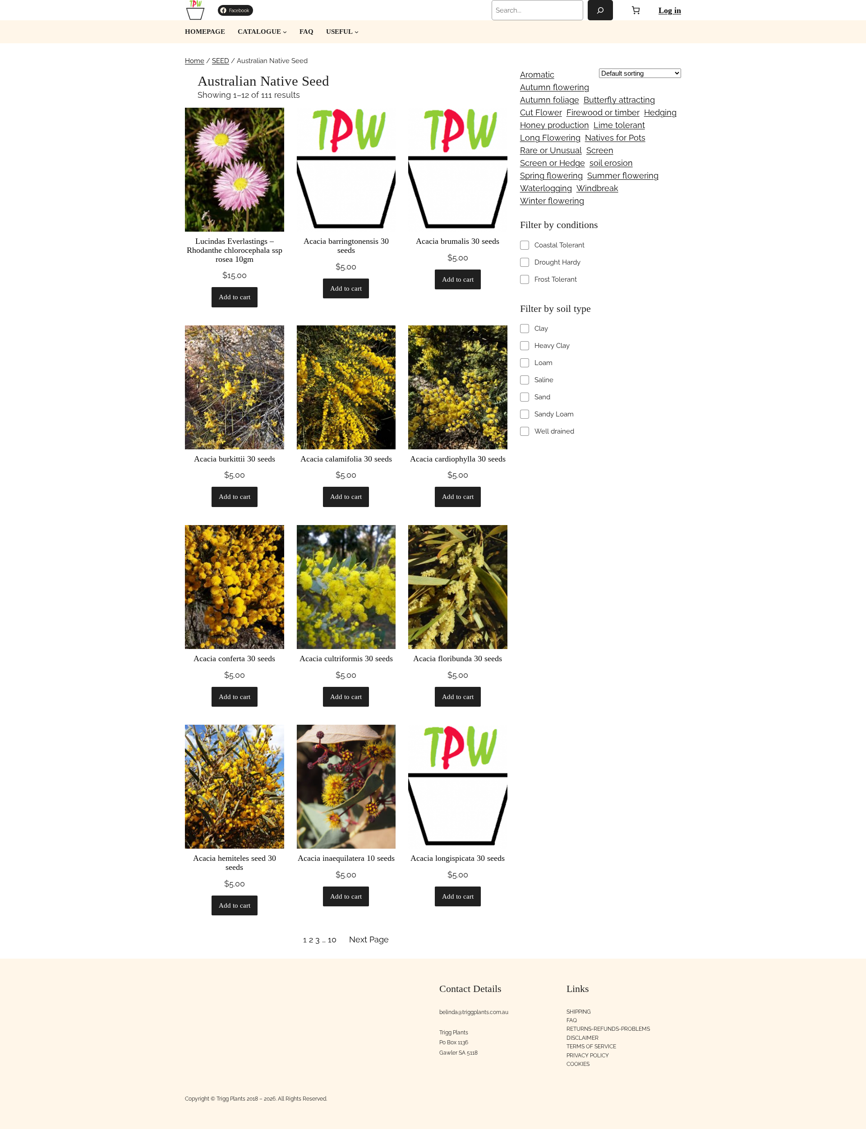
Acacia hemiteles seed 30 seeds (234, 863)
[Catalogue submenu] (285, 32)
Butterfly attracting (619, 100)
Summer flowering (623, 175)
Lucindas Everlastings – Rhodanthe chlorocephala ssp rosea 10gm (234, 250)
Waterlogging (546, 188)
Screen (599, 150)
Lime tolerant (619, 125)
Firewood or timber (603, 112)
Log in (670, 10)
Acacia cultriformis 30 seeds (346, 658)
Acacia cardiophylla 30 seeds (458, 459)
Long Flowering (550, 137)
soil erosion (611, 163)
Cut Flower (541, 112)
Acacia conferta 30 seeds (234, 658)
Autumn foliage (549, 100)
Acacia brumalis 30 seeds (457, 241)
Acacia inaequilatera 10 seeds (346, 858)
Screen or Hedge (552, 163)
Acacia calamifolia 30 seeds (346, 459)
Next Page (369, 939)
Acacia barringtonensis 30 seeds (346, 246)
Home (194, 61)
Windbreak (597, 188)
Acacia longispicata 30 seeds (457, 858)
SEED (220, 61)
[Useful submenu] (357, 32)
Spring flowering (551, 175)
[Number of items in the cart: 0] (636, 10)
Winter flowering (552, 201)
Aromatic (537, 74)
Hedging (660, 112)
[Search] (600, 10)
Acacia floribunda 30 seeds (457, 658)
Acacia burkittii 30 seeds (234, 459)
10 (332, 939)
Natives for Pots (615, 137)
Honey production (554, 125)
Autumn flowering (554, 87)
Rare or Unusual (551, 150)
